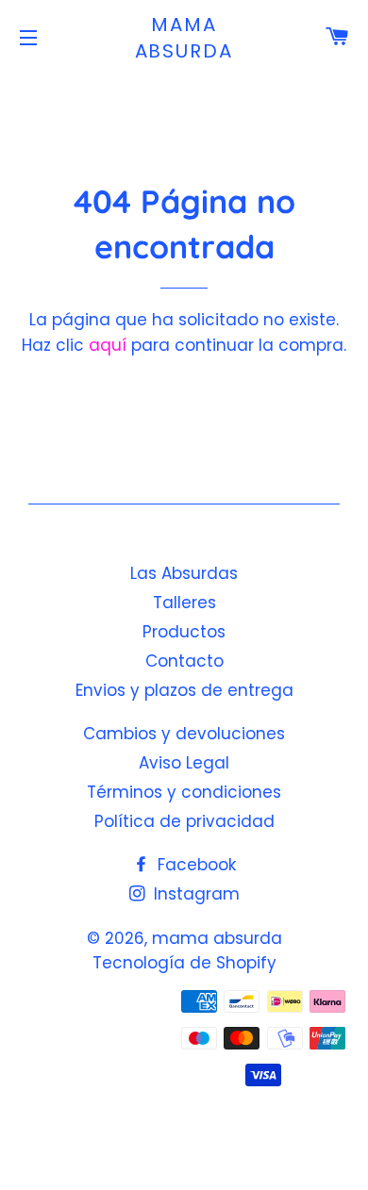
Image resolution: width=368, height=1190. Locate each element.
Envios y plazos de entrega (184, 690)
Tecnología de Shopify (184, 962)
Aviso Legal (184, 763)
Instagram (194, 894)
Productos (184, 631)
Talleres (184, 602)
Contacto (184, 661)
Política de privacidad (184, 821)
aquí (107, 345)
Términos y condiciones (184, 792)
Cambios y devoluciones (184, 733)
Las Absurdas (184, 573)
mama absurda (184, 37)
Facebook (194, 864)
